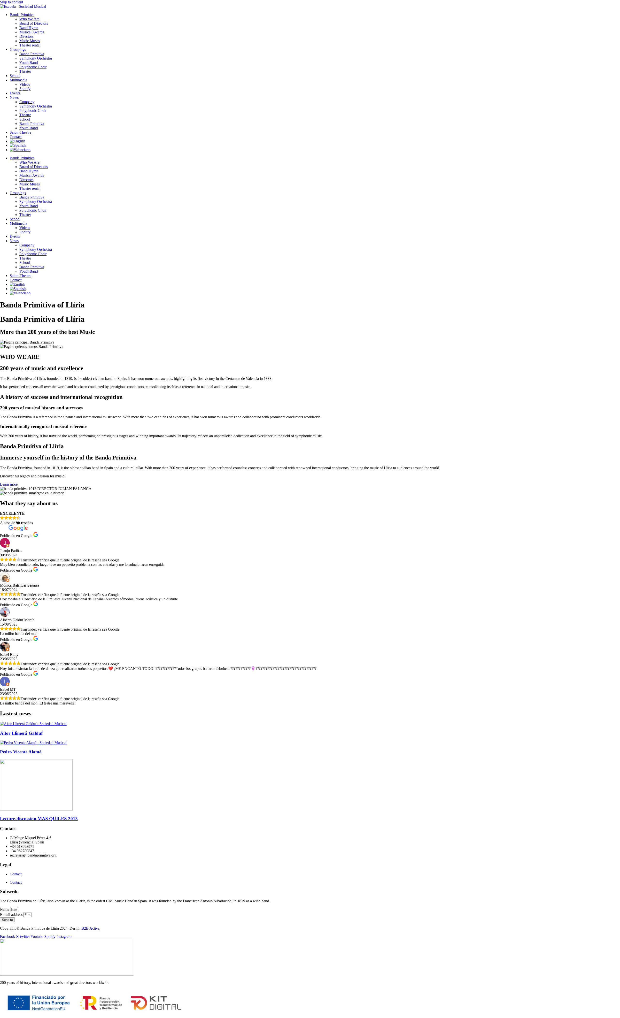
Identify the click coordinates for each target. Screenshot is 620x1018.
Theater (25, 71)
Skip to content (11, 2)
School (15, 76)
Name (5, 909)
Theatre (25, 115)
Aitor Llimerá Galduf (21, 733)
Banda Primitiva (22, 15)
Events (15, 93)
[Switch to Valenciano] (20, 150)
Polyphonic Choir (32, 67)
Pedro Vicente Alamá (21, 751)
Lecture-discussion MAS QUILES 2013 (39, 818)
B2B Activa (90, 928)
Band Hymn (28, 28)
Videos (24, 84)
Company (26, 102)
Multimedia (18, 80)
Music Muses (29, 41)
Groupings (18, 49)
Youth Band (28, 63)
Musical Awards (31, 32)
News (14, 97)
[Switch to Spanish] (18, 145)
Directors (26, 36)
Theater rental (29, 45)
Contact (16, 137)
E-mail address (11, 914)
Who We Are (29, 19)
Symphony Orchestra (35, 58)
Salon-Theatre (20, 132)
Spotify (25, 89)
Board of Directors (33, 23)
